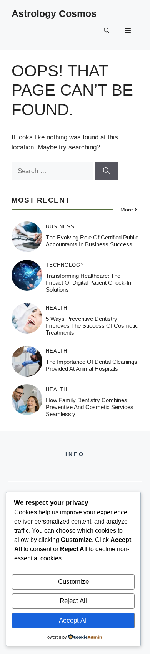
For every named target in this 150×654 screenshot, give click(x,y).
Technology (65, 265)
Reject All (73, 600)
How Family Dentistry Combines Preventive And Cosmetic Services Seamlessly (89, 407)
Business (60, 226)
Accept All (73, 620)
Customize (73, 581)
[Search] (106, 171)
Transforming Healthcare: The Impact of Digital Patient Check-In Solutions (88, 282)
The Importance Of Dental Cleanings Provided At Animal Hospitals (91, 365)
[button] (106, 30)
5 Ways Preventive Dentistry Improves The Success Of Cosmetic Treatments (92, 325)
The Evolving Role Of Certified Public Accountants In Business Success (92, 241)
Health (56, 308)
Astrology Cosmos (54, 13)
